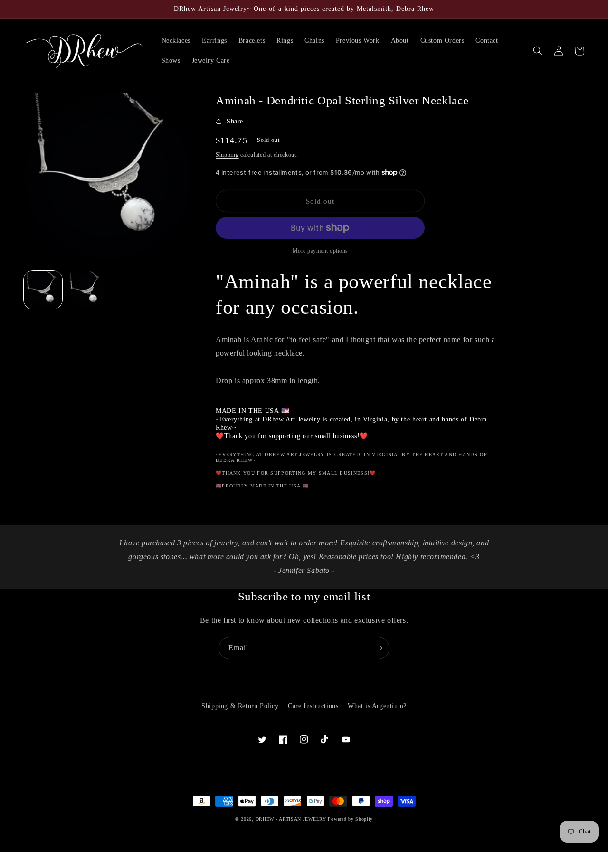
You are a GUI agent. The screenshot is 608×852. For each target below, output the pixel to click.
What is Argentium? (377, 706)
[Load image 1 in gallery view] (43, 290)
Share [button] (235, 121)
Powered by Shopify (350, 819)
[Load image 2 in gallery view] (86, 290)
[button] (537, 50)
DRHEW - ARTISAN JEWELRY (291, 819)
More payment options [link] (320, 250)
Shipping (227, 154)
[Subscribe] (378, 648)
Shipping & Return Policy (239, 706)
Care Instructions (313, 706)
